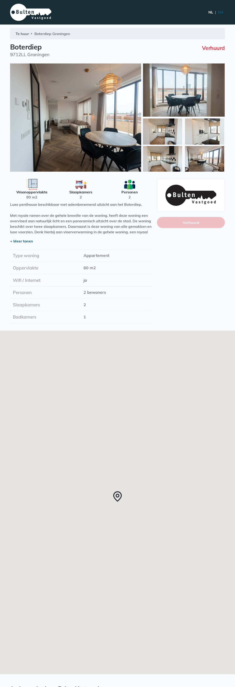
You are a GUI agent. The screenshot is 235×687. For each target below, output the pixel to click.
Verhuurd (191, 222)
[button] (117, 496)
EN (215, 12)
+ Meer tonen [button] (21, 241)
